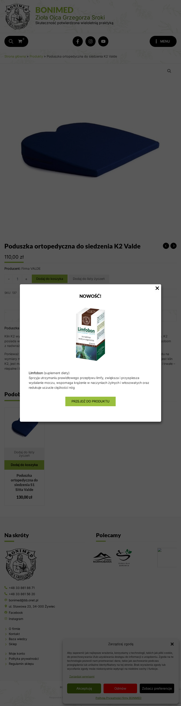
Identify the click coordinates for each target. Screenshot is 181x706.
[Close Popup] (157, 288)
